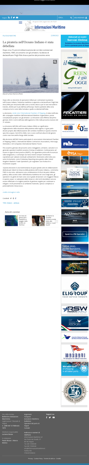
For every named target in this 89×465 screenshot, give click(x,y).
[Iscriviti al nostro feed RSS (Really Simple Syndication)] (8, 17)
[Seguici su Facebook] (11, 17)
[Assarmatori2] (74, 217)
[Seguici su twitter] (13, 17)
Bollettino (27, 421)
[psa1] (74, 157)
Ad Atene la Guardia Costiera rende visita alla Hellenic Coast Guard (51, 220)
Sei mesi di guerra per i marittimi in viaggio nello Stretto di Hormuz (23, 220)
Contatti (27, 428)
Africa (16, 203)
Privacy (30, 458)
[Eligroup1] (74, 290)
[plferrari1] (74, 234)
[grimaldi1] (74, 71)
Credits (58, 458)
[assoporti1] (74, 323)
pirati (9, 203)
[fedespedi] (74, 203)
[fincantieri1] (74, 105)
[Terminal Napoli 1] (74, 173)
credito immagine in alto (11, 192)
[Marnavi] (74, 352)
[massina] (74, 251)
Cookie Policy (38, 458)
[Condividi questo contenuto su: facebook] (15, 198)
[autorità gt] (74, 391)
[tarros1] (74, 267)
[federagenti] (74, 369)
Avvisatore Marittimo (31, 419)
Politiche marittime (9, 36)
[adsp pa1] (74, 337)
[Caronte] (74, 128)
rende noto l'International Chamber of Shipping (28, 113)
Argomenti (28, 414)
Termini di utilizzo (49, 458)
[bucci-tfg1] (74, 143)
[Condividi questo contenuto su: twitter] (11, 198)
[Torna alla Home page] (44, 25)
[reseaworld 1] (74, 310)
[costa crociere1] (74, 190)
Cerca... (61, 17)
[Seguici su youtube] (17, 17)
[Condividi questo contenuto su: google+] (13, 198)
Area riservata (79, 18)
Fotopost (27, 417)
